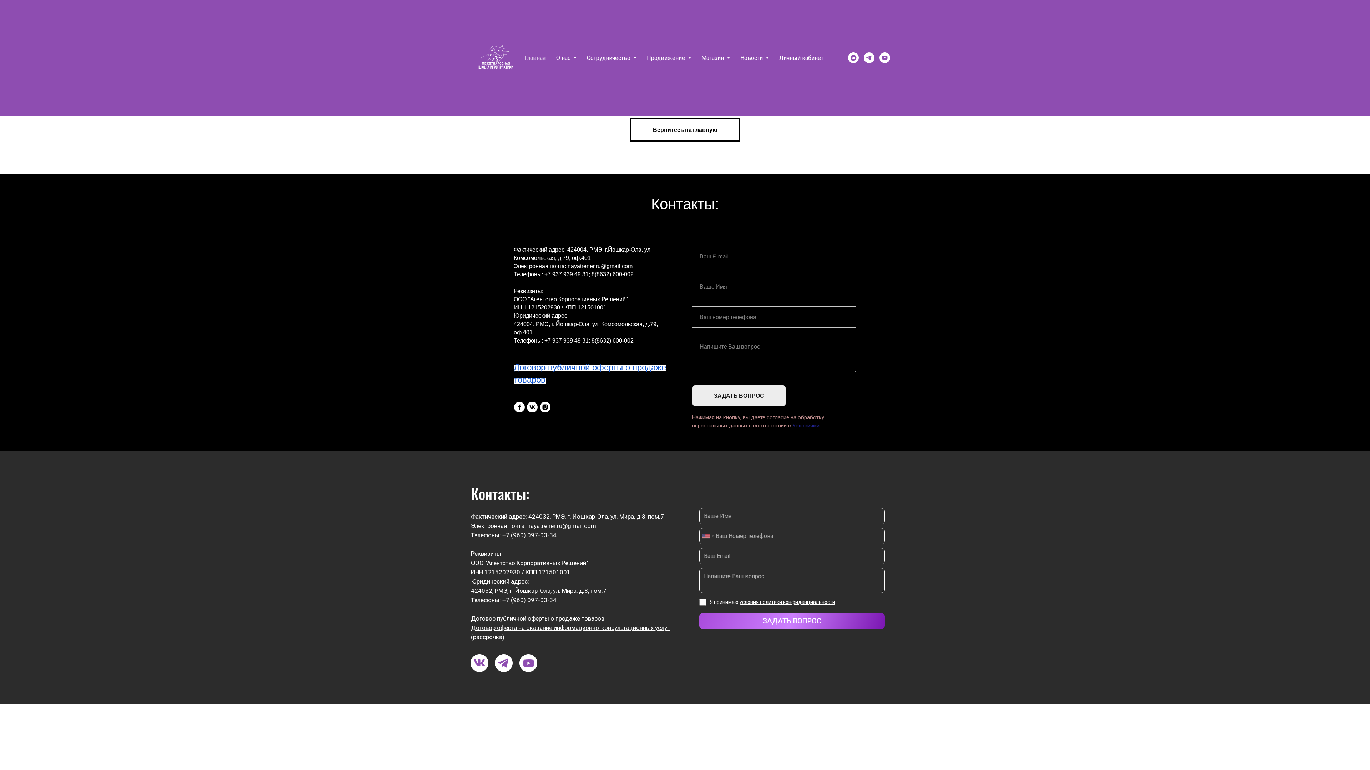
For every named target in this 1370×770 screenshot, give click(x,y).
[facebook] (519, 407)
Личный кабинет (801, 58)
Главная (535, 58)
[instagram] (545, 407)
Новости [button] (752, 58)
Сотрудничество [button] (609, 58)
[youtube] (884, 57)
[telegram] (869, 57)
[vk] (532, 407)
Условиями (806, 425)
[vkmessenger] (853, 57)
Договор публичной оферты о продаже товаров (537, 618)
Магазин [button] (713, 58)
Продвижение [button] (666, 58)
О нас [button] (564, 58)
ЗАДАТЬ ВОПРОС (739, 395)
